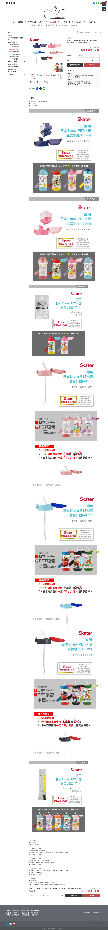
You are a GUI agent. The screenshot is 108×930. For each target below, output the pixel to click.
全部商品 (16, 911)
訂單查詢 (16, 913)
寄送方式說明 (25, 913)
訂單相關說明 (15, 915)
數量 (68, 60)
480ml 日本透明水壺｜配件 (15, 54)
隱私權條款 (35, 915)
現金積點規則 (34, 913)
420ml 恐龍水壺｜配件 (14, 47)
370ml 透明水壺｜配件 (14, 44)
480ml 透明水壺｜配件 (14, 49)
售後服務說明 (25, 915)
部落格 (8, 915)
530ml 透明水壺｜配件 (14, 56)
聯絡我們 (8, 913)
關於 (8, 911)
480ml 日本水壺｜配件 (14, 51)
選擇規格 (69, 55)
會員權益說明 (35, 911)
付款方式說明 (25, 911)
